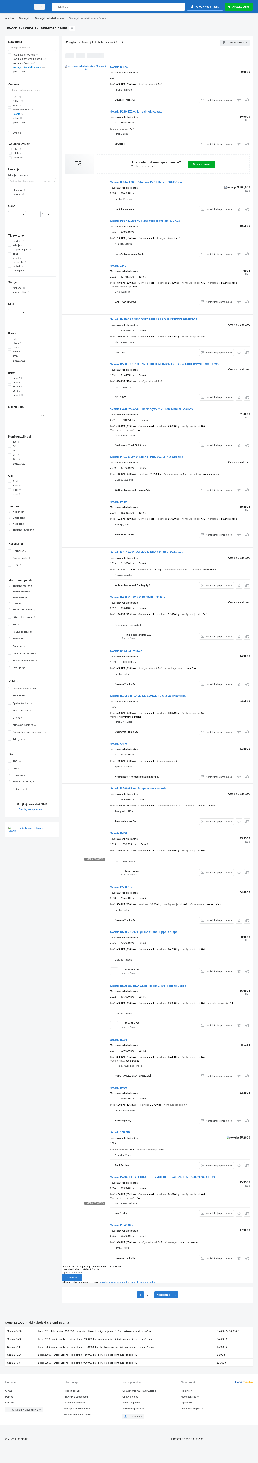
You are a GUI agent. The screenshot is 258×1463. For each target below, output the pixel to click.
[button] (239, 100)
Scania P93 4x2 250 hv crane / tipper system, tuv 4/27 (145, 220)
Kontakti (9, 1402)
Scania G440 (118, 743)
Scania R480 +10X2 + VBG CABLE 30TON (138, 597)
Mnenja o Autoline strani (77, 1408)
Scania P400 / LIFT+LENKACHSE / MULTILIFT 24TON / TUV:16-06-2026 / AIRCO (162, 1177)
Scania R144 (14, 1347)
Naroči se (72, 1277)
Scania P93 (13, 1362)
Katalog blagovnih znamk (78, 1414)
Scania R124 (118, 1039)
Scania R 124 (119, 66)
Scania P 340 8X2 (121, 1225)
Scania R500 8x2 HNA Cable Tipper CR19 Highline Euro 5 (148, 985)
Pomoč (9, 1396)
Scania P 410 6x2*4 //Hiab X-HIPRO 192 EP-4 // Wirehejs (146, 456)
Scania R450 (118, 833)
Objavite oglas (201, 164)
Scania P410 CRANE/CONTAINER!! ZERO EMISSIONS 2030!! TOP (153, 319)
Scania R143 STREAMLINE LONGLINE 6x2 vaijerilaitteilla (148, 695)
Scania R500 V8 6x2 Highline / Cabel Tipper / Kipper (144, 932)
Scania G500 (14, 1339)
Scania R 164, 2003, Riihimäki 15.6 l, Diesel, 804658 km (146, 182)
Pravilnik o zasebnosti (76, 1396)
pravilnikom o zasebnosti (113, 1282)
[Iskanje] (55, 6)
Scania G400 (14, 1331)
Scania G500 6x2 (121, 887)
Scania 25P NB (120, 1132)
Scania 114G (118, 265)
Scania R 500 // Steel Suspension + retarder (138, 788)
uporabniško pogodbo (143, 1282)
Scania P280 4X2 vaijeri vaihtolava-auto (136, 111)
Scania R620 (118, 1087)
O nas (8, 1390)
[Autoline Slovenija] (17, 6)
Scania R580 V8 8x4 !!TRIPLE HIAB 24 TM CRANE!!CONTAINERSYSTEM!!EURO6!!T (166, 364)
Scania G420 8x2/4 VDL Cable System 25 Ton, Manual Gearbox (151, 409)
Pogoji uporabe (72, 1390)
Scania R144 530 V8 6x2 (126, 651)
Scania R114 (14, 1354)
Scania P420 (118, 501)
